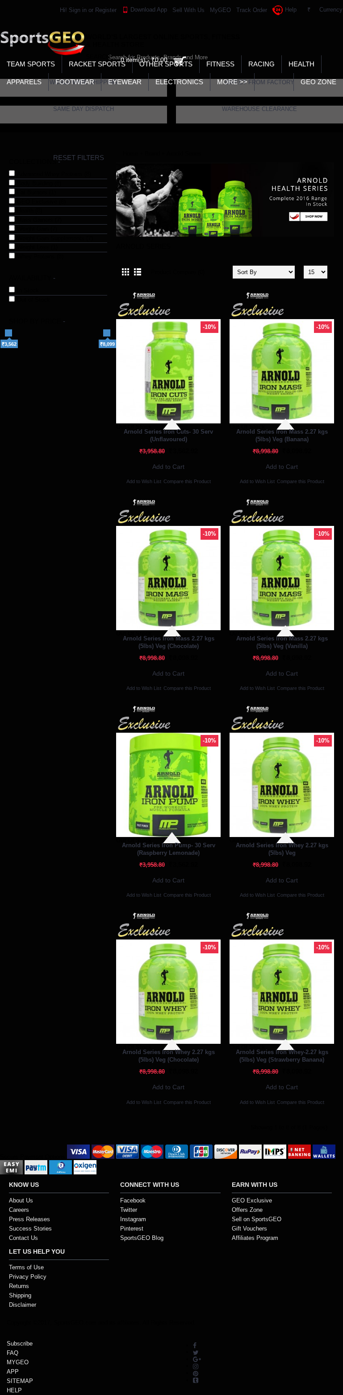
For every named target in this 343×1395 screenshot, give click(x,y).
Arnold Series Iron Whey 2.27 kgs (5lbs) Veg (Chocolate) (168, 1056)
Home (130, 153)
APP (13, 1371)
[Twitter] (196, 1352)
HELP (14, 1390)
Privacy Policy (27, 1276)
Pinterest (131, 1228)
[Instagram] (195, 1365)
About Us (21, 1200)
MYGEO (18, 1362)
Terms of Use (26, 1267)
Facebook (133, 1200)
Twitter (128, 1209)
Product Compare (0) (178, 272)
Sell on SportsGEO (256, 1219)
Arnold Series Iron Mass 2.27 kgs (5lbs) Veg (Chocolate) (168, 642)
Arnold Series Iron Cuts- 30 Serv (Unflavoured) (168, 435)
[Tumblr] (195, 1380)
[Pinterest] (195, 1373)
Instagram (133, 1219)
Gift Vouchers (249, 1228)
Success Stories (30, 1228)
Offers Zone (247, 1209)
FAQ (12, 1353)
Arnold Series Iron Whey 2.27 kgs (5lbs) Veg (282, 849)
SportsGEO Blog (141, 1238)
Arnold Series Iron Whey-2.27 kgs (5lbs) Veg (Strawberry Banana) (282, 1056)
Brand (152, 153)
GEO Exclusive (252, 1200)
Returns (19, 1286)
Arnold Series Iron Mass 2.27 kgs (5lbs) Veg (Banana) (282, 435)
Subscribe (20, 1343)
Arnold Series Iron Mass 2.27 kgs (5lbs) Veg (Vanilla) (282, 642)
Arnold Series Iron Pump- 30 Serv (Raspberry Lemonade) (168, 849)
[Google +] (197, 1359)
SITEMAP (20, 1381)
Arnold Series (184, 153)
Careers (19, 1209)
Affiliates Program (255, 1238)
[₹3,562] (8, 332)
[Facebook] (195, 1345)
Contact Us (23, 1238)
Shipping (20, 1295)
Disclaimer (22, 1304)
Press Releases (29, 1219)
